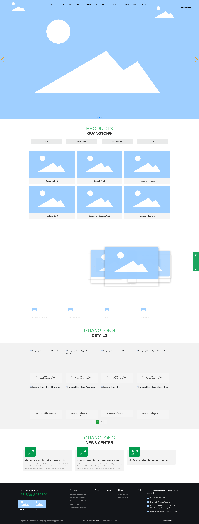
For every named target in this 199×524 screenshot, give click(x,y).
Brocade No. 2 (99, 181)
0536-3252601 (186, 7)
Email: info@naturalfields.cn (160, 502)
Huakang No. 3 (52, 216)
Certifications (145, 317)
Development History (77, 313)
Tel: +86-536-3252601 (157, 498)
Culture (107, 317)
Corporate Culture (113, 313)
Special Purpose (117, 141)
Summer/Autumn (81, 141)
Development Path (74, 317)
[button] (97, 117)
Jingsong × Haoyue (147, 181)
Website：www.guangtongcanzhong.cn (164, 511)
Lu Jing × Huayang (147, 216)
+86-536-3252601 (33, 495)
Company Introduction (42, 313)
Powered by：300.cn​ (110, 521)
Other (153, 141)
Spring (46, 141)
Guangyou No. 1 (52, 181)
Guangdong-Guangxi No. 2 (99, 216)
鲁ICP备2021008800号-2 (91, 520)
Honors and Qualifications (152, 313)
